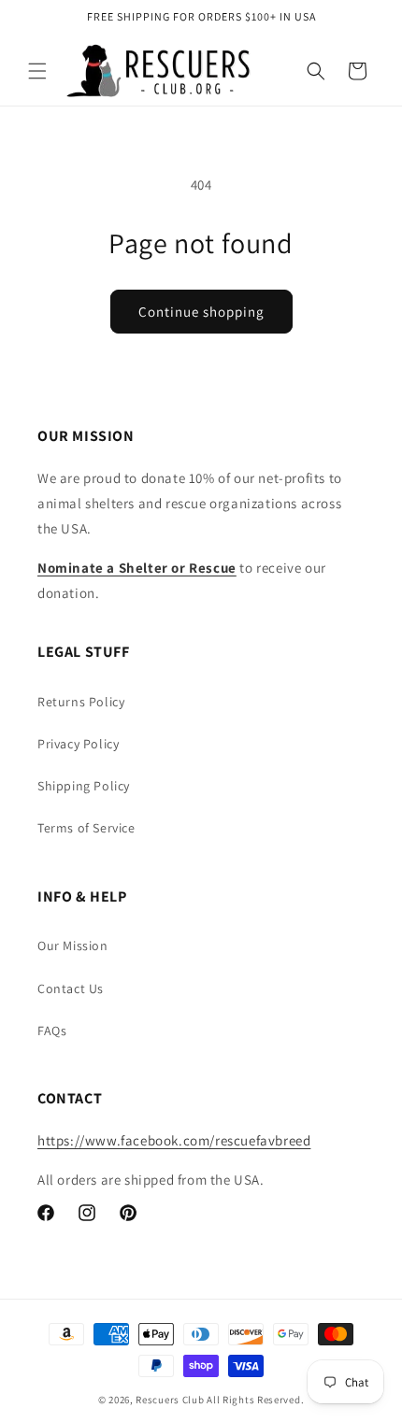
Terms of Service (86, 827)
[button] (37, 71)
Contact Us (70, 988)
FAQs (51, 1030)
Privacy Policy (78, 743)
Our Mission (72, 945)
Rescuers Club (170, 1399)
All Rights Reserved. (255, 1399)
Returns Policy (80, 701)
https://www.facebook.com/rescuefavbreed (173, 1140)
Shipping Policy (83, 785)
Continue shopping (201, 311)
